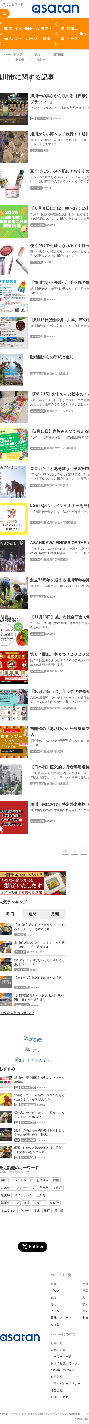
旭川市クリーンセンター (61, 410)
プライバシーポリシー (65, 1383)
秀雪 (46, 150)
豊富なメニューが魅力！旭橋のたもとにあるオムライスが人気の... (39, 1097)
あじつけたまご (35, 952)
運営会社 (57, 1390)
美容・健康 (46, 34)
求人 (85, 1304)
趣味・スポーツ (31, 34)
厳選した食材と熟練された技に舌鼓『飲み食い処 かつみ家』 (38, 1150)
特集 (54, 1284)
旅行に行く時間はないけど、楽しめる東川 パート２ (39, 962)
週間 (33, 914)
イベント (18, 34)
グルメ (55, 1290)
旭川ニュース (72, 34)
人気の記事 (58, 1350)
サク (29, 934)
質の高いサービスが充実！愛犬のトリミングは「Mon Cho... (39, 1115)
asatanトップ (13, 54)
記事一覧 (57, 1343)
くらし (56, 34)
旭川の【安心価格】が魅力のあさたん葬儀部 (39, 1080)
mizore (34, 969)
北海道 (19, 60)
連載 (62, 34)
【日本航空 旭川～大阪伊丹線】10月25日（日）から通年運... (39, 997)
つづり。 (48, 187)
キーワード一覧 (61, 1356)
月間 (55, 914)
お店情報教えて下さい (65, 1363)
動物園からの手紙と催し (52, 357)
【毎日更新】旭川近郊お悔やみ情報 (38, 977)
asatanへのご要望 (63, 1370)
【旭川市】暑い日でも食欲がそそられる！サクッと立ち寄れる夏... (39, 927)
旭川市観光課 (54, 671)
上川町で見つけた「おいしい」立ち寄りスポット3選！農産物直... (39, 945)
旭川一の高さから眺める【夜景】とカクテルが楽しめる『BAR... (39, 1132)
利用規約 (57, 1377)
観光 (6, 34)
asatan (57, 118)
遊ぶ (11, 34)
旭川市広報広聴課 (57, 373)
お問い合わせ (59, 1397)
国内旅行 (59, 54)
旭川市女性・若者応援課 (61, 448)
